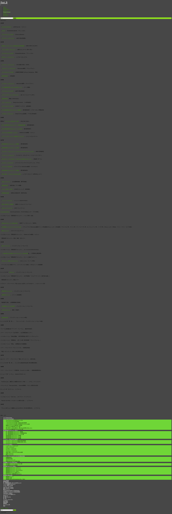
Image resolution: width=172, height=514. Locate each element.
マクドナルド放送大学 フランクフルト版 (14, 429)
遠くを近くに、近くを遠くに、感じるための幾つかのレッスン (17, 159)
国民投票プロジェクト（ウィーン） (13, 468)
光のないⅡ (11, 272)
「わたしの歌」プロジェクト (9, 49)
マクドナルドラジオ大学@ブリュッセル (14, 420)
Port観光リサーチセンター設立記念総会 (11, 491)
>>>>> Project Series (7, 417)
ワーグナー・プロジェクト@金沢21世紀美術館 (16, 440)
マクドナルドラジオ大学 (7, 34)
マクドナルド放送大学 (7, 166)
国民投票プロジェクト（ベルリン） (13, 467)
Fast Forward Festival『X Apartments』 (11, 490)
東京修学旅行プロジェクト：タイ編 (10, 147)
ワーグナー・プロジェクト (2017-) (10, 439)
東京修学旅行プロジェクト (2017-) (10, 430)
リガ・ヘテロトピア (6, 102)
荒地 (4, 505)
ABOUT (5, 8)
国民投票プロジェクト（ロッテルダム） (14, 470)
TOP (4, 7)
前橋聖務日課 (5, 185)
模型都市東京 (5, 76)
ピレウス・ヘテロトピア (7, 162)
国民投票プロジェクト (7, 291)
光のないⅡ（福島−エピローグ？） (10, 260)
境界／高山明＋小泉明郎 (7, 204)
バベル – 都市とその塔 (7, 189)
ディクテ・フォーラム (8, 499)
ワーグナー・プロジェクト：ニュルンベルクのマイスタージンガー (18, 151)
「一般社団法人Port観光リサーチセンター (12, 253)
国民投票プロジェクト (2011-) (9, 466)
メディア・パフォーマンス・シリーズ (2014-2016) (14, 456)
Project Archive (6, 12)
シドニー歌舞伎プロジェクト (9, 484)
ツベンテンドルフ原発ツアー (9, 494)
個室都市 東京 (5, 317)
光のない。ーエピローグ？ (8, 57)
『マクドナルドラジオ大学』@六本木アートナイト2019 (18, 424)
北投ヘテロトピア (6, 181)
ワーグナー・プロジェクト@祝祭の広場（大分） (16, 441)
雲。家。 (5, 498)
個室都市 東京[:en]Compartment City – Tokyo (15, 479)
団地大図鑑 (5, 502)
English (6, 508)
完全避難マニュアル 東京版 (8, 306)
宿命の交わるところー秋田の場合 (10, 223)
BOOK (4, 13)
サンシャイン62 (6, 504)
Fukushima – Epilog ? (7, 493)
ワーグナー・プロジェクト (8, 38)
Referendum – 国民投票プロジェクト (14, 474)
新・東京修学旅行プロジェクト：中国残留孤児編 (16, 433)
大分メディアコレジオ (7, 208)
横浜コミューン (5, 230)
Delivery (3, 30)
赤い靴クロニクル (6, 310)
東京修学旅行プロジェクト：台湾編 (10, 170)
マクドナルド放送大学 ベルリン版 (13, 426)
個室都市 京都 (9, 477)
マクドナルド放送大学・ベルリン (10, 132)
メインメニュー (4, 4)
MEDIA (5, 10)
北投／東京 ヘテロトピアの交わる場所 (11, 174)
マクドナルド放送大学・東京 (12, 121)
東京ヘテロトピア (6, 245)
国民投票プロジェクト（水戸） (12, 471)
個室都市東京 (5, 98)
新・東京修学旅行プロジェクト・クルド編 (12, 128)
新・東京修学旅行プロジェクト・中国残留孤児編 (13, 125)
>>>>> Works (6, 480)
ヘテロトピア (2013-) (7, 444)
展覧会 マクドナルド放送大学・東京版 (14, 425)
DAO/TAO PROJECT (6, 26)
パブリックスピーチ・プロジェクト (10, 94)
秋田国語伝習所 (5, 193)
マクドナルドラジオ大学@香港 (12, 421)
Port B (4, 2)
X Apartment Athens (5, 211)
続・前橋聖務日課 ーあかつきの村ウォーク (12, 482)
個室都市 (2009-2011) (7, 475)
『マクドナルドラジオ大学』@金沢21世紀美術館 (16, 422)
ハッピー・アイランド (7, 200)
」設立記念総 (25, 253)
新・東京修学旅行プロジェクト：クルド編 (15, 434)
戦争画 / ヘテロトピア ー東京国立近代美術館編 (13, 45)
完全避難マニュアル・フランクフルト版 (11, 227)
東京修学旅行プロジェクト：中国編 (10, 143)
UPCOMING (6, 9)
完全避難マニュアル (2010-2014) (10, 462)
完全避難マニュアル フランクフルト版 (14, 463)
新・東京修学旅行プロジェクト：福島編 (11, 110)
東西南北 (5, 503)
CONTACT (5, 14)
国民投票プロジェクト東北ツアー (13, 472)
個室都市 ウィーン (6, 294)
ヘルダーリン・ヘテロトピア (9, 68)
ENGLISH (5, 15)
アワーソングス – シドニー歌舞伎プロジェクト (13, 136)
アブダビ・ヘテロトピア (7, 113)
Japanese (2, 508)
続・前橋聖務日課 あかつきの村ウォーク (12, 87)
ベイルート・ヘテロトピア (8, 155)
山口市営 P (5, 500)
